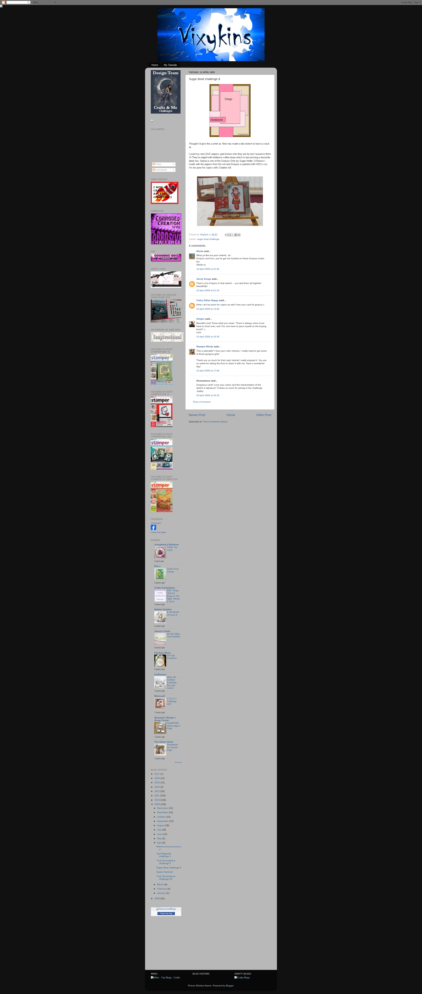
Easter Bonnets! (164, 872)
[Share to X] (232, 234)
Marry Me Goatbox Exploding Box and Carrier (171, 682)
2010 (157, 800)
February (162, 889)
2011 (157, 795)
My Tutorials (170, 65)
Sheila (199, 251)
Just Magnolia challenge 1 (163, 855)
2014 (157, 787)
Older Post (263, 415)
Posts (158, 164)
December (163, 808)
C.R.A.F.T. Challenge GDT (172, 701)
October (161, 817)
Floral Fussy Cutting (173, 570)
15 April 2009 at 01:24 (207, 290)
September (163, 821)
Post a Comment (202, 402)
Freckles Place (162, 653)
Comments (161, 170)
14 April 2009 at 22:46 (207, 269)
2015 (157, 782)
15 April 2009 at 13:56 (207, 309)
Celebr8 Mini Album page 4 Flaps (173, 726)
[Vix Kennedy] (153, 529)
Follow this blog (166, 913)
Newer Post (197, 415)
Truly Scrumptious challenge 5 (165, 861)
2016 (157, 778)
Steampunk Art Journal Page (172, 747)
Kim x (157, 566)
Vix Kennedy (156, 523)
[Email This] (226, 234)
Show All (178, 762)
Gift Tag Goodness (172, 657)
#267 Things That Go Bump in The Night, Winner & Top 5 (173, 596)
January (161, 893)
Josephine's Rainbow (166, 544)
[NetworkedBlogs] (166, 909)
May (159, 838)
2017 (157, 774)
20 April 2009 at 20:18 (207, 395)
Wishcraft (159, 696)
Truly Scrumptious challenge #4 (165, 877)
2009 (157, 804)
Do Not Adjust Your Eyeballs (173, 635)
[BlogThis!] (229, 234)
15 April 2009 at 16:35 (207, 336)
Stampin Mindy (204, 346)
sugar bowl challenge (208, 239)
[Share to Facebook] (236, 234)
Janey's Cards (162, 631)
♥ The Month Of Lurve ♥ (173, 613)
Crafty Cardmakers (164, 588)
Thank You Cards (172, 548)
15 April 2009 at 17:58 (207, 370)
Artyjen (200, 319)
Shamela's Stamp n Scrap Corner (165, 719)
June (160, 834)
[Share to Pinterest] (239, 234)
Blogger (230, 985)
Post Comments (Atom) (215, 421)
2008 (157, 898)
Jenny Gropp (203, 279)
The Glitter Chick (163, 742)
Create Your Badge (158, 532)
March (160, 884)
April (159, 843)
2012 (157, 791)
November (163, 812)
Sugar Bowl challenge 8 (168, 867)
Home (154, 65)
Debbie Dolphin (163, 609)
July (159, 829)
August (161, 825)
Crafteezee (160, 674)
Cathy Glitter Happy (207, 300)
